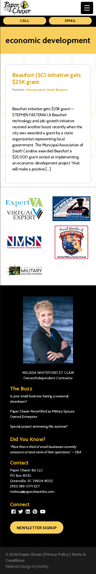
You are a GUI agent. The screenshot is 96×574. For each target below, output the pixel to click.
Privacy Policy (56, 554)
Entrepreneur (36, 89)
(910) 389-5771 (21, 486)
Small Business (57, 89)
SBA (78, 452)
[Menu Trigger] (87, 8)
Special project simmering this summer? (39, 426)
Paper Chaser (30, 554)
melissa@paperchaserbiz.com (32, 491)
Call (24, 21)
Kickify (42, 566)
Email (70, 21)
